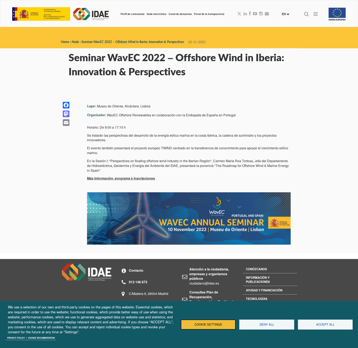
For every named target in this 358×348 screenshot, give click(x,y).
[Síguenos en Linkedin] (245, 14)
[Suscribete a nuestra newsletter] (267, 14)
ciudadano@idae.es (204, 283)
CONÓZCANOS (256, 269)
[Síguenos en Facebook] (250, 14)
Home (65, 42)
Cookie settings (208, 324)
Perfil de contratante (133, 14)
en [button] (284, 14)
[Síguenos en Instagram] (261, 14)
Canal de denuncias (180, 14)
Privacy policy (16, 337)
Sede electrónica (157, 14)
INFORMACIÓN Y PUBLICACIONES (258, 279)
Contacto (136, 270)
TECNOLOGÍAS (256, 299)
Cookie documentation (41, 337)
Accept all (325, 324)
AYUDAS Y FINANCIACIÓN (264, 290)
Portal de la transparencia (209, 14)
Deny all (267, 324)
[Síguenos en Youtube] (255, 14)
